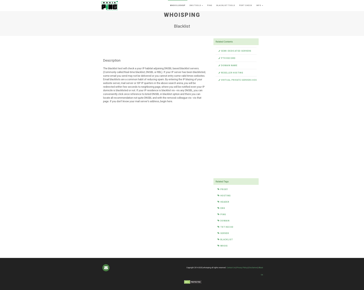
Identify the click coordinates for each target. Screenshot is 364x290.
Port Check (245, 5)
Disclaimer (253, 268)
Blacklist (226, 239)
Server (224, 233)
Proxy (224, 189)
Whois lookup (177, 5)
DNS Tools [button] (195, 5)
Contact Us (231, 268)
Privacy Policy (242, 268)
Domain (224, 221)
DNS (222, 208)
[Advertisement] (155, 44)
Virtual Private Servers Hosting (241, 80)
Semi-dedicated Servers (235, 51)
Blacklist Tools (225, 5)
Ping (209, 5)
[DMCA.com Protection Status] (192, 282)
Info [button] (259, 5)
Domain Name (228, 65)
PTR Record (227, 58)
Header (224, 202)
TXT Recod (226, 227)
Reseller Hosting (231, 73)
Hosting (225, 195)
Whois (224, 246)
